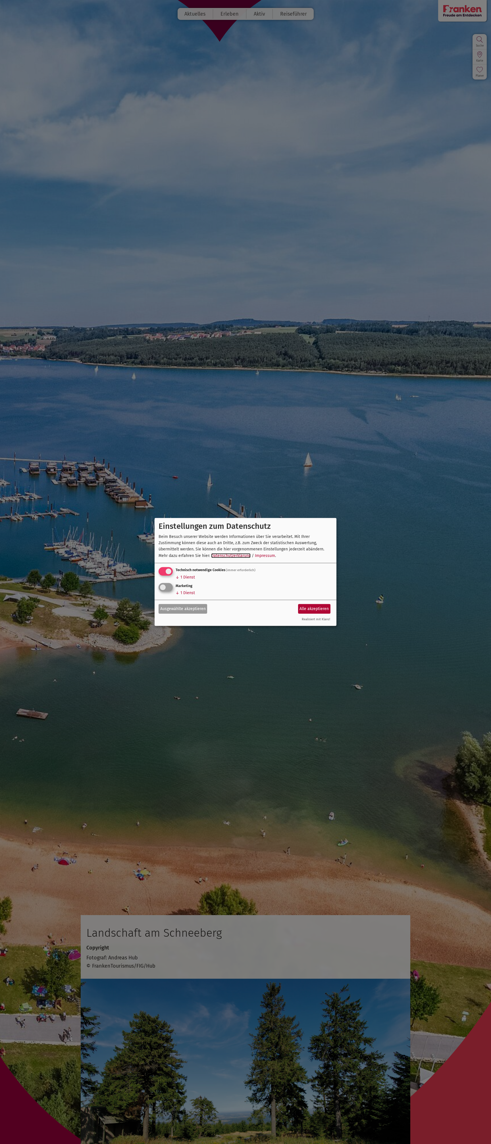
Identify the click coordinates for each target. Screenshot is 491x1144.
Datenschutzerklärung (231, 555)
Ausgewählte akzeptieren (183, 608)
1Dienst (185, 577)
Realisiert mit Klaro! (316, 619)
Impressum (265, 555)
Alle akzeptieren (314, 608)
